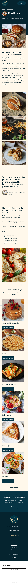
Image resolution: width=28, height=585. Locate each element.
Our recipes (14, 547)
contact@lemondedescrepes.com (14, 532)
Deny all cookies (14, 573)
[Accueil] (5, 3)
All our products (14, 486)
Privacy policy (14, 582)
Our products (14, 545)
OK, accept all (14, 569)
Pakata (14, 557)
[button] (21, 3)
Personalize (14, 578)
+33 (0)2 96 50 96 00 (14, 535)
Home (14, 542)
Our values (14, 549)
